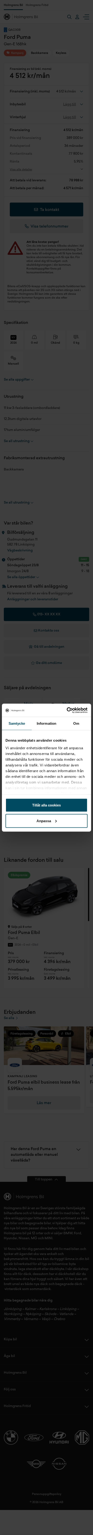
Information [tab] (46, 723)
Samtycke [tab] (17, 723)
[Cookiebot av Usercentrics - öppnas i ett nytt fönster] (67, 710)
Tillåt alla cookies (46, 805)
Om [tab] (76, 723)
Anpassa (43, 821)
